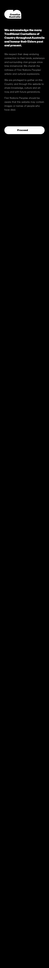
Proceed (22, 130)
